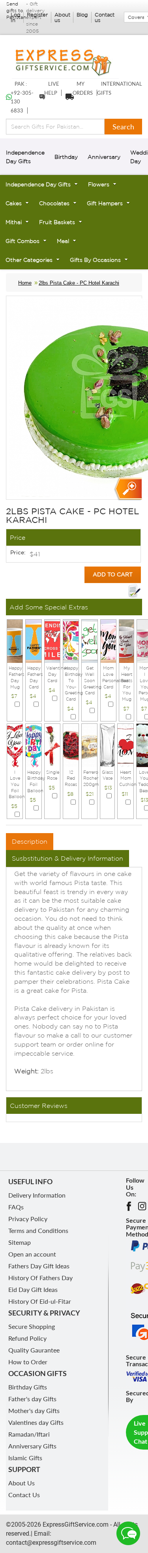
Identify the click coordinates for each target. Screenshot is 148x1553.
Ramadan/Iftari (29, 1434)
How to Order (27, 1361)
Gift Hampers (105, 203)
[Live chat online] (128, 1533)
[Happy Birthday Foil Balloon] (33, 744)
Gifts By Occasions (95, 260)
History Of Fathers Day (40, 1277)
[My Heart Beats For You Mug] (126, 640)
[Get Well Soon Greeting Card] (89, 640)
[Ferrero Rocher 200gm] (89, 744)
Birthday (66, 157)
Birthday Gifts (27, 1387)
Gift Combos (22, 241)
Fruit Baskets (57, 222)
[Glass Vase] (107, 744)
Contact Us (24, 1494)
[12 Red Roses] (71, 744)
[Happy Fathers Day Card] (33, 640)
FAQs (16, 1207)
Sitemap (19, 1242)
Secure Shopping (31, 1326)
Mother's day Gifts (34, 1410)
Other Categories (29, 260)
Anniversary (104, 157)
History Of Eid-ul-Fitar (39, 1301)
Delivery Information (37, 1195)
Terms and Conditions (38, 1230)
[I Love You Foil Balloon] (14, 744)
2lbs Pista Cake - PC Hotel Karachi (79, 283)
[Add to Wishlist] (134, 591)
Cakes (14, 203)
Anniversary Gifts (32, 1446)
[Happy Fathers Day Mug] (14, 640)
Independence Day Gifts (38, 184)
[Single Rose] (52, 744)
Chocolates (54, 203)
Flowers (98, 184)
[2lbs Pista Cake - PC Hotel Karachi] (128, 489)
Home (25, 283)
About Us (21, 1483)
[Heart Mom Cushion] (125, 744)
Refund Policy (27, 1338)
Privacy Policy (27, 1218)
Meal (63, 241)
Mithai (14, 222)
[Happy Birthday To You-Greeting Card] (71, 640)
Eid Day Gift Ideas (33, 1289)
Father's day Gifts (32, 1398)
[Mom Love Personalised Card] (108, 640)
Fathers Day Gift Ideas (38, 1266)
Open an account (32, 1254)
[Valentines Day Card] (52, 640)
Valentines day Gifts (36, 1422)
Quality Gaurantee (34, 1350)
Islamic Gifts (25, 1457)
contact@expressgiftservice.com (51, 1542)
